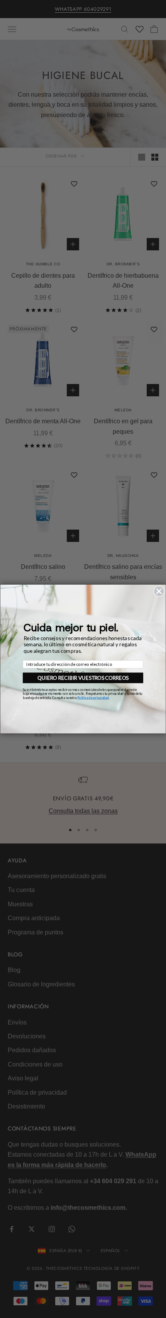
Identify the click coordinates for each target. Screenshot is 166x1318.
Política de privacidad (93, 697)
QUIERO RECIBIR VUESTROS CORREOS (83, 678)
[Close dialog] (159, 591)
